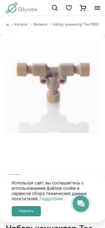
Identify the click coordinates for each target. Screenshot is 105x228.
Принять (26, 211)
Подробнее (51, 199)
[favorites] (69, 8)
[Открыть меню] (97, 8)
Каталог (21, 25)
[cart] (83, 8)
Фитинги (40, 25)
